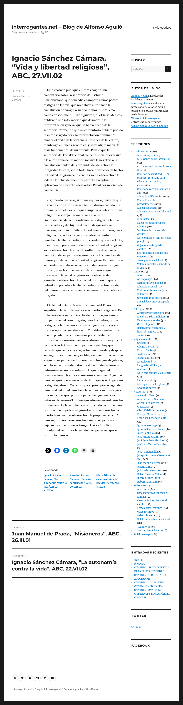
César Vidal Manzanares (150, 410)
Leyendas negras (146, 387)
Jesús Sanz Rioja (146, 433)
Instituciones (144, 354)
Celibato (141, 342)
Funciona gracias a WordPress (81, 689)
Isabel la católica (146, 357)
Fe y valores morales (148, 320)
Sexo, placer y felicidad (150, 260)
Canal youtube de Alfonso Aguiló (149, 125)
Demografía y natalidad (150, 282)
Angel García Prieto (148, 402)
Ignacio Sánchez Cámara (151, 429)
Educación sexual (147, 286)
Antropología (144, 279)
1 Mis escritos (162, 27)
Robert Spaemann (147, 481)
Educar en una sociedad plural (154, 211)
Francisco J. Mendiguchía (151, 417)
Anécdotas (143, 489)
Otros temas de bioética (150, 297)
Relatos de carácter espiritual (153, 519)
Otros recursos (145, 511)
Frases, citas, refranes (149, 508)
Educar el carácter (147, 207)
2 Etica (138, 271)
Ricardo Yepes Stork (148, 478)
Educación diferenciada (150, 196)
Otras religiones (146, 324)
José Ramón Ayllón (148, 451)
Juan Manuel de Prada (149, 463)
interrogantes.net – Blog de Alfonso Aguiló (67, 27)
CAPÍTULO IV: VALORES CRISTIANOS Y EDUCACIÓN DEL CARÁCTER (152, 594)
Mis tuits (136, 627)
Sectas (141, 335)
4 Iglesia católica (143, 339)
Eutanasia (142, 294)
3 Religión (139, 309)
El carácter (143, 219)
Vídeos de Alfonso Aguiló (145, 118)
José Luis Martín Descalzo (152, 444)
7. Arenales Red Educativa (148, 530)
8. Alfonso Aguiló (144, 534)
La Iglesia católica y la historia (154, 372)
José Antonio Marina (149, 436)
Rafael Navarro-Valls (149, 474)
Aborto (141, 275)
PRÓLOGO (139, 563)
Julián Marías (144, 466)
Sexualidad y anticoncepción (153, 301)
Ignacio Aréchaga (147, 425)
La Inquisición (145, 380)
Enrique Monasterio (148, 414)
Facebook (140, 645)
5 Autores (139, 391)
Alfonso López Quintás (150, 399)
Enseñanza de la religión (151, 316)
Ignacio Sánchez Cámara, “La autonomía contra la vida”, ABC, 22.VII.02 (55, 483)
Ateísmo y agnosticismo (151, 312)
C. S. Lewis (143, 406)
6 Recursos (140, 485)
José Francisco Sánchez (150, 440)
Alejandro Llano (146, 395)
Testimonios (144, 526)
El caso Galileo (145, 350)
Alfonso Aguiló (139, 95)
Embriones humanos (149, 290)
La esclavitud (144, 361)
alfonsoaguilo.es (140, 103)
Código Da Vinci (146, 346)
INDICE (138, 560)
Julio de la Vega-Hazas (150, 470)
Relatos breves (145, 515)
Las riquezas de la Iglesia (151, 384)
